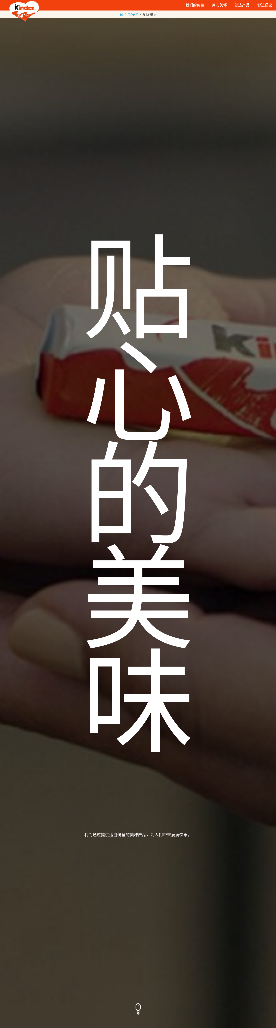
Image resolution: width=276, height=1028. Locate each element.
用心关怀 (133, 14)
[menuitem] (195, 5)
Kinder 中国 (122, 14)
